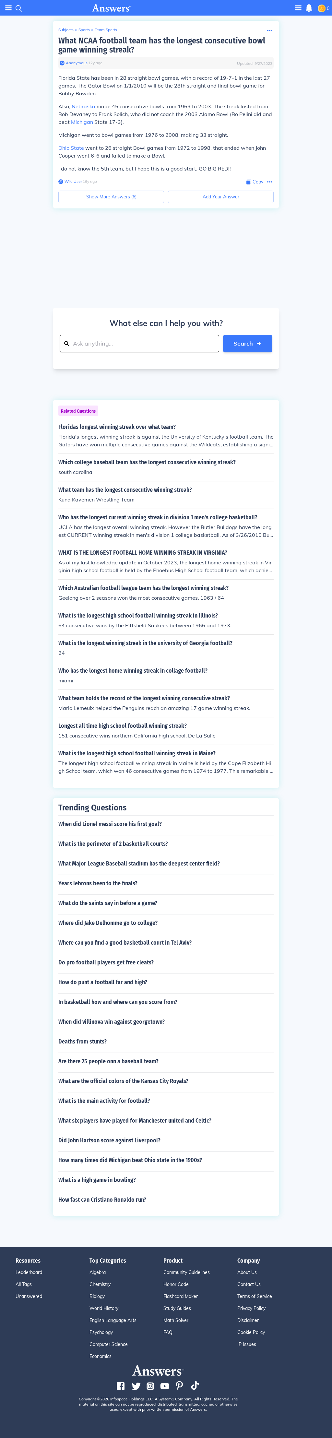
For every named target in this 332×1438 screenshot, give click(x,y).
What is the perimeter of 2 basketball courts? (113, 843)
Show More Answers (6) (111, 197)
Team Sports (106, 29)
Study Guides (177, 1308)
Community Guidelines (186, 1272)
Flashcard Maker (180, 1296)
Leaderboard (29, 1272)
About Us (247, 1272)
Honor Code (176, 1284)
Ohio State (71, 148)
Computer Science (108, 1344)
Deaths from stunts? (82, 1041)
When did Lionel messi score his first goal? (110, 824)
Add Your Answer (221, 197)
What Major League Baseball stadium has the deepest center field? (139, 863)
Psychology (101, 1332)
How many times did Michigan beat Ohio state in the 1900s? (130, 1160)
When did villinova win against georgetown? (111, 1021)
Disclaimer (248, 1320)
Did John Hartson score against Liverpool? (109, 1140)
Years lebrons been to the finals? (97, 883)
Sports (84, 29)
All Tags (24, 1284)
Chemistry (100, 1284)
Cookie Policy (251, 1332)
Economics (100, 1356)
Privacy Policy (251, 1308)
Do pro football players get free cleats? (106, 962)
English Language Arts (112, 1320)
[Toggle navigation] (8, 8)
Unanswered (29, 1296)
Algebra (97, 1272)
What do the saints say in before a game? (107, 903)
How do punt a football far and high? (102, 982)
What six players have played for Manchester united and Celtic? (134, 1120)
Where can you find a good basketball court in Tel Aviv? (125, 942)
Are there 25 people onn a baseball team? (108, 1061)
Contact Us (249, 1284)
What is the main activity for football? (104, 1100)
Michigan (82, 122)
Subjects (66, 29)
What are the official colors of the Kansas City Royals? (123, 1081)
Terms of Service (254, 1296)
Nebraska (83, 106)
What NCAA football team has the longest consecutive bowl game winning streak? (161, 45)
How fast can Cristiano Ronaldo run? (102, 1199)
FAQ (167, 1332)
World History (103, 1308)
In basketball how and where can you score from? (117, 1002)
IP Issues (246, 1344)
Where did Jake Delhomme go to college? (108, 922)
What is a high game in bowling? (97, 1180)
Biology (97, 1296)
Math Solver (175, 1320)
